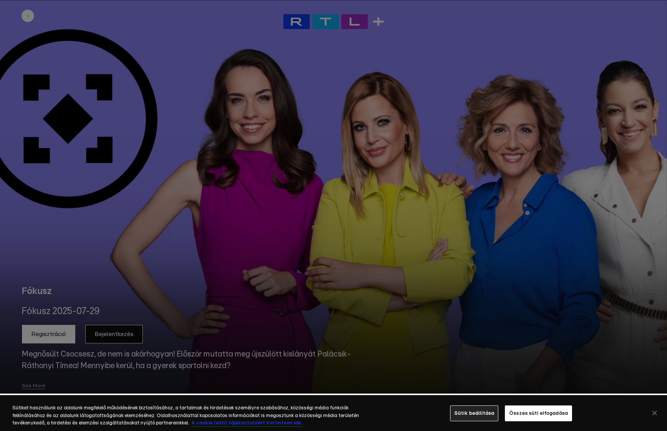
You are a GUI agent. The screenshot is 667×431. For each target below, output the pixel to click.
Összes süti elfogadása (538, 413)
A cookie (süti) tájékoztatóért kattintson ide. (246, 423)
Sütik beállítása (474, 413)
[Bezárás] (654, 412)
